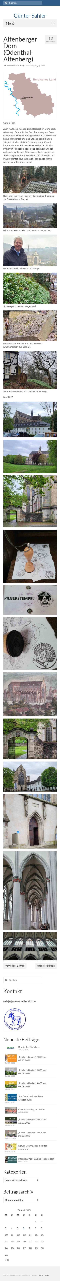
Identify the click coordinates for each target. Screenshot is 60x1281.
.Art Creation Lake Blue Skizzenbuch (30, 1098)
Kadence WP (44, 1275)
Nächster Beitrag (46, 965)
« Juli (6, 1259)
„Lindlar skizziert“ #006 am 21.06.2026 (32, 1134)
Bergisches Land (27, 66)
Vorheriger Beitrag (14, 965)
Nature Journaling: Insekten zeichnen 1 (33, 1147)
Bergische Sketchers (29, 1047)
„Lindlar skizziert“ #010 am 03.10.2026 (32, 1059)
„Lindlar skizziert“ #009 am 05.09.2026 (32, 1072)
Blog (36, 66)
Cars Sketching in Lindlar (31, 1109)
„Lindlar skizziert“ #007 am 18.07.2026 (32, 1121)
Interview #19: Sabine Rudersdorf (36, 1158)
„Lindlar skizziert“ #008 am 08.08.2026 (32, 1085)
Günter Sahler (30, 15)
